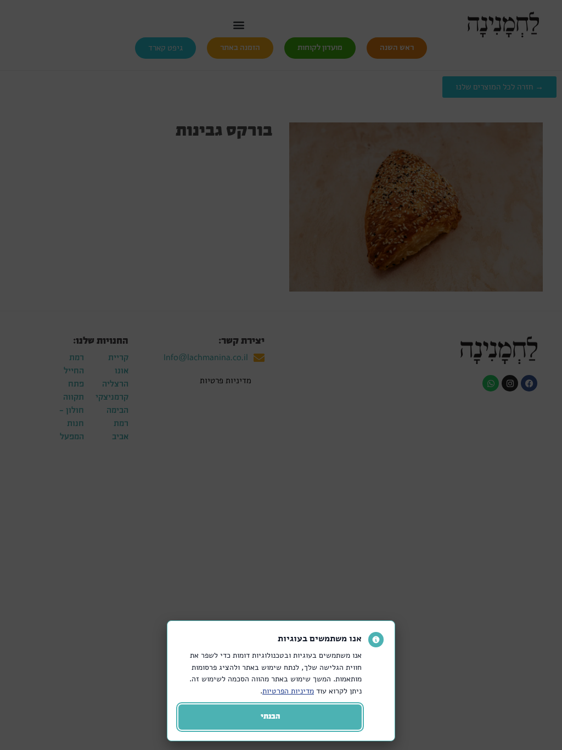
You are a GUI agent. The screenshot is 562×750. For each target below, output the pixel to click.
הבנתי (270, 716)
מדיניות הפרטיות (288, 690)
